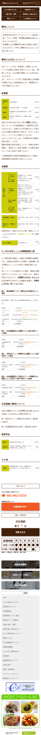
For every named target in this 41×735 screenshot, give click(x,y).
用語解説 (6, 656)
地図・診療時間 (8, 669)
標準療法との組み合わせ (30, 14)
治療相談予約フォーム (28, 733)
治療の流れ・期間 (11, 14)
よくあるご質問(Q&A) (11, 651)
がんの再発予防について (11, 633)
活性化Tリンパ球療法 (10, 620)
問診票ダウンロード (10, 678)
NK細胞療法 (7, 611)
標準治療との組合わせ (11, 629)
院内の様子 (7, 665)
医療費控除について (10, 660)
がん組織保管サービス (11, 642)
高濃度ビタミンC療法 (20, 575)
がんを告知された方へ (10, 9)
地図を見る (20, 532)
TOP (4, 598)
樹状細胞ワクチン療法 (11, 615)
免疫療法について (30, 9)
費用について (11, 18)
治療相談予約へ (20, 507)
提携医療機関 (20, 564)
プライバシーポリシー (11, 674)
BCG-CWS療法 (20, 585)
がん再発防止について (29, 18)
